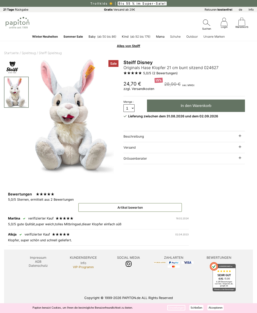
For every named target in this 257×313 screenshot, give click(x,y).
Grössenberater (135, 158)
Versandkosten (143, 89)
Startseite (11, 53)
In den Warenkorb (196, 106)
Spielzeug (29, 53)
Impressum (38, 258)
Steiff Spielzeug (50, 53)
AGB (38, 262)
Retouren (218, 9)
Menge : (129, 101)
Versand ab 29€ (119, 9)
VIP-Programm (83, 267)
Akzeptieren (215, 307)
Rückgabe (15, 9)
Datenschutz (38, 266)
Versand (129, 147)
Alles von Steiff (128, 46)
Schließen (196, 307)
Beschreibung (133, 136)
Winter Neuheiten (45, 36)
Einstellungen (176, 307)
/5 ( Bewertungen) (160, 73)
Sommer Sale (73, 36)
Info (251, 9)
